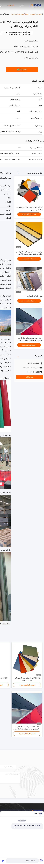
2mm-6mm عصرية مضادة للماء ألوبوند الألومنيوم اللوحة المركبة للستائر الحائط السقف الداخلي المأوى (30, 340)
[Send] (3, 860)
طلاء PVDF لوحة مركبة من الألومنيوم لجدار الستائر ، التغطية (27, 679)
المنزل (21, 5)
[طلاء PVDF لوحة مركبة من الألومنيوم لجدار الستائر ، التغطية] (27, 659)
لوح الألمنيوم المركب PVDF (19, 14)
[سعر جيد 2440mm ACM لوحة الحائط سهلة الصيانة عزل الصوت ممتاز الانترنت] (29, 190)
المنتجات (10, 5)
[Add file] (41, 860)
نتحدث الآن (23, 69)
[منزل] (35, 5)
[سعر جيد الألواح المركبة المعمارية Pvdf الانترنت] (29, 279)
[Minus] (3, 813)
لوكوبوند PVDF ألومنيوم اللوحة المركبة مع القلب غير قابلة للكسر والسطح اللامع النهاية (29, 254)
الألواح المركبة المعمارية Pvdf (33, 296)
